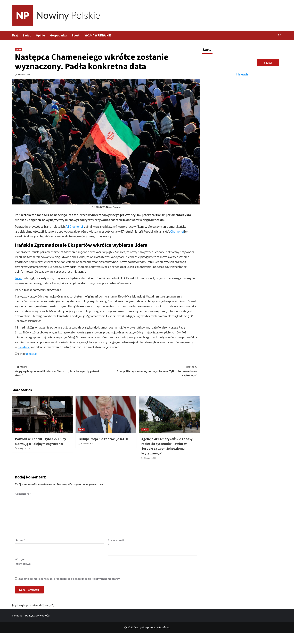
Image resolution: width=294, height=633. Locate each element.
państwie (24, 347)
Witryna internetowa (23, 561)
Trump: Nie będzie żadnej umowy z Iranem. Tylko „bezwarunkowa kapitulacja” (157, 371)
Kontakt (17, 615)
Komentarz (23, 493)
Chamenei (177, 231)
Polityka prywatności (37, 615)
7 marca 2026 (24, 74)
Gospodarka (58, 35)
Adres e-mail (116, 542)
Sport (75, 35)
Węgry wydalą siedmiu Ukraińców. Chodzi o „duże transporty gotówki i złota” (58, 371)
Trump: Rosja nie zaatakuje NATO (103, 439)
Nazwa (20, 540)
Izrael (18, 278)
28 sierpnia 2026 (23, 448)
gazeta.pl (31, 353)
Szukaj (207, 49)
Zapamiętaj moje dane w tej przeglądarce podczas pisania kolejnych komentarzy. (69, 578)
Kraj (15, 35)
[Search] (280, 35)
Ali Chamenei (74, 226)
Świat (27, 35)
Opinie (40, 35)
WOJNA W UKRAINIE (98, 35)
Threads (242, 74)
